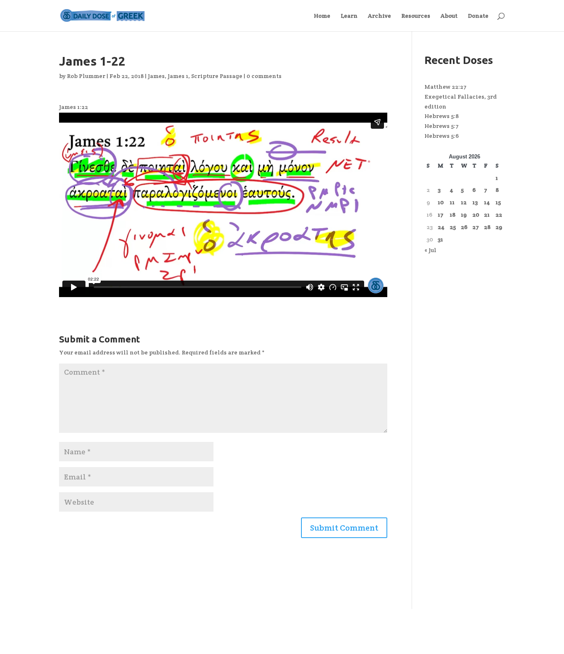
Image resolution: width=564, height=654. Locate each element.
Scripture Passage (216, 76)
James (156, 76)
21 (487, 214)
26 (464, 227)
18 (452, 214)
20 (475, 214)
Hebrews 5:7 (441, 126)
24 (441, 227)
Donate (478, 16)
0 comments (264, 76)
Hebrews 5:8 (441, 116)
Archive (379, 16)
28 (487, 227)
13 (475, 202)
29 (498, 227)
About (449, 16)
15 (498, 202)
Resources (415, 16)
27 (475, 227)
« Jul (430, 250)
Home (322, 16)
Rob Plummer (86, 76)
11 (452, 202)
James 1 (178, 76)
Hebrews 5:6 (441, 135)
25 (453, 227)
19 (464, 214)
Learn (349, 16)
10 (441, 202)
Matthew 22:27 (445, 86)
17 (440, 214)
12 (464, 202)
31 (440, 239)
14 (487, 202)
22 (498, 214)
